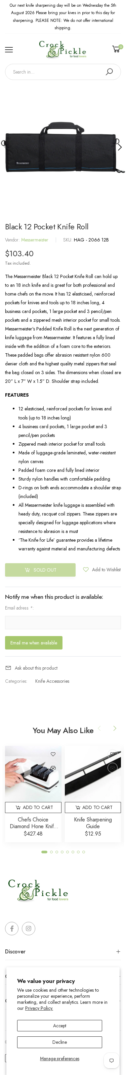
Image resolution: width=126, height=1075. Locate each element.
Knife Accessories (52, 681)
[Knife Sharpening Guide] (93, 774)
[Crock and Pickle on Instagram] (28, 928)
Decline (59, 1042)
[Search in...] (109, 72)
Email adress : (19, 608)
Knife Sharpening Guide (93, 823)
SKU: (68, 239)
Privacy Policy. (39, 1008)
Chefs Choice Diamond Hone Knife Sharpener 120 (33, 826)
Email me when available (33, 642)
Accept (59, 1025)
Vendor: (13, 239)
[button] (119, 147)
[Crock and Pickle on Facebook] (11, 928)
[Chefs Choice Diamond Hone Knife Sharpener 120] (33, 774)
